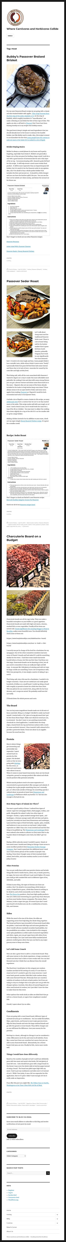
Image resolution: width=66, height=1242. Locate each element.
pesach (43, 524)
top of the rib (13, 526)
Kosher (29, 269)
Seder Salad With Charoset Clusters (19, 246)
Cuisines (9, 1223)
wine (19, 526)
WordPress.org (13, 1200)
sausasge (32, 1105)
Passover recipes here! (27, 505)
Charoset (29, 123)
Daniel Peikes (13, 269)
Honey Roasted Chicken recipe (31, 421)
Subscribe (12, 1136)
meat (8, 271)
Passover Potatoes (13, 242)
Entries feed (12, 1195)
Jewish (32, 522)
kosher (30, 524)
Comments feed (13, 1197)
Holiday (9, 1214)
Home (9, 1210)
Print (45, 193)
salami (27, 1105)
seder (8, 526)
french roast (20, 524)
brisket (45, 269)
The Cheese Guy (15, 894)
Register (11, 1190)
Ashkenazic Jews (12, 402)
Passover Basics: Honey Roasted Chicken (20, 251)
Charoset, (24, 392)
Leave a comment (22, 271)
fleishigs (17, 763)
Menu (10, 36)
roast (47, 524)
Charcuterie (13, 1105)
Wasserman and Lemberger (35, 830)
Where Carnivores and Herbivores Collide (32, 28)
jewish (26, 524)
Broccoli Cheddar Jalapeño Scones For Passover (23, 500)
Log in (10, 1193)
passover (12, 271)
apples (10, 524)
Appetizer (29, 1103)
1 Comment (25, 526)
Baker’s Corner (12, 1227)
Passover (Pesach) (37, 269)
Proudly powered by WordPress (39, 1237)
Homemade (43, 1103)
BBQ (8, 1219)
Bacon (34, 1103)
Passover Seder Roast (23, 281)
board (8, 1105)
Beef (28, 522)
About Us (10, 1231)
